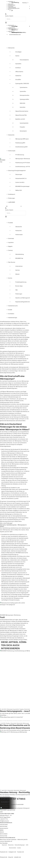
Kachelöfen (18, 63)
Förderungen (11, 198)
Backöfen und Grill (20, 119)
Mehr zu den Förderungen (6, 523)
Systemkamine (23, 87)
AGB (27, 844)
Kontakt (10, 6)
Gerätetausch (11, 194)
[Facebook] (1, 850)
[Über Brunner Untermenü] (17, 29)
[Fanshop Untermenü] (14, 1)
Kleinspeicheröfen (24, 95)
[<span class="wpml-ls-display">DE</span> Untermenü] (10, 9)
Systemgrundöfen (24, 99)
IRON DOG (22, 103)
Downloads (11, 5)
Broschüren (3, 833)
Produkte (11, 25)
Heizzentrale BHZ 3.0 (20, 178)
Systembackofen (24, 123)
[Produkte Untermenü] (15, 25)
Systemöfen (23, 91)
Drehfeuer (18, 67)
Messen (13, 29)
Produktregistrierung (20, 282)
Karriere (17, 270)
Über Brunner (12, 29)
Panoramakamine (24, 59)
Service (10, 31)
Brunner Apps (19, 286)
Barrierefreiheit (12, 847)
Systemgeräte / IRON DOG (22, 83)
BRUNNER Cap (15, 2)
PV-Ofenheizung (19, 154)
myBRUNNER (11, 202)
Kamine (17, 55)
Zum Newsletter (4, 843)
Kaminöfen (22, 107)
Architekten (12, 7)
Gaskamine (18, 75)
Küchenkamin (23, 131)
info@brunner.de (4, 821)
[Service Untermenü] (13, 31)
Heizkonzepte (14, 26)
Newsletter (3, 835)
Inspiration (11, 27)
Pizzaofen (22, 127)
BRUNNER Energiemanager (22, 186)
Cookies (19, 847)
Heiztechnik (11, 135)
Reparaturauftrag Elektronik (17, 32)
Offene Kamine (19, 71)
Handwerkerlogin (13, 8)
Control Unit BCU (19, 182)
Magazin (10, 4)
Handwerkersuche (15, 34)
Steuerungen (18, 174)
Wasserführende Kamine (21, 111)
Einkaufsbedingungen (20, 844)
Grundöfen (18, 79)
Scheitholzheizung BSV (21, 146)
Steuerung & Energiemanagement (17, 170)
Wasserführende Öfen (21, 115)
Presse (2, 832)
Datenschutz (11, 844)
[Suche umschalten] (5, 14)
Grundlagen (18, 52)
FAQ (16, 290)
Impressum (4, 844)
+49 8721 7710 (4, 819)
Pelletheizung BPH (20, 142)
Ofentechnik (11, 48)
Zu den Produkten (4, 806)
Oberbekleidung (19, 254)
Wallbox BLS (18, 190)
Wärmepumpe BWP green (22, 139)
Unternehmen (19, 266)
